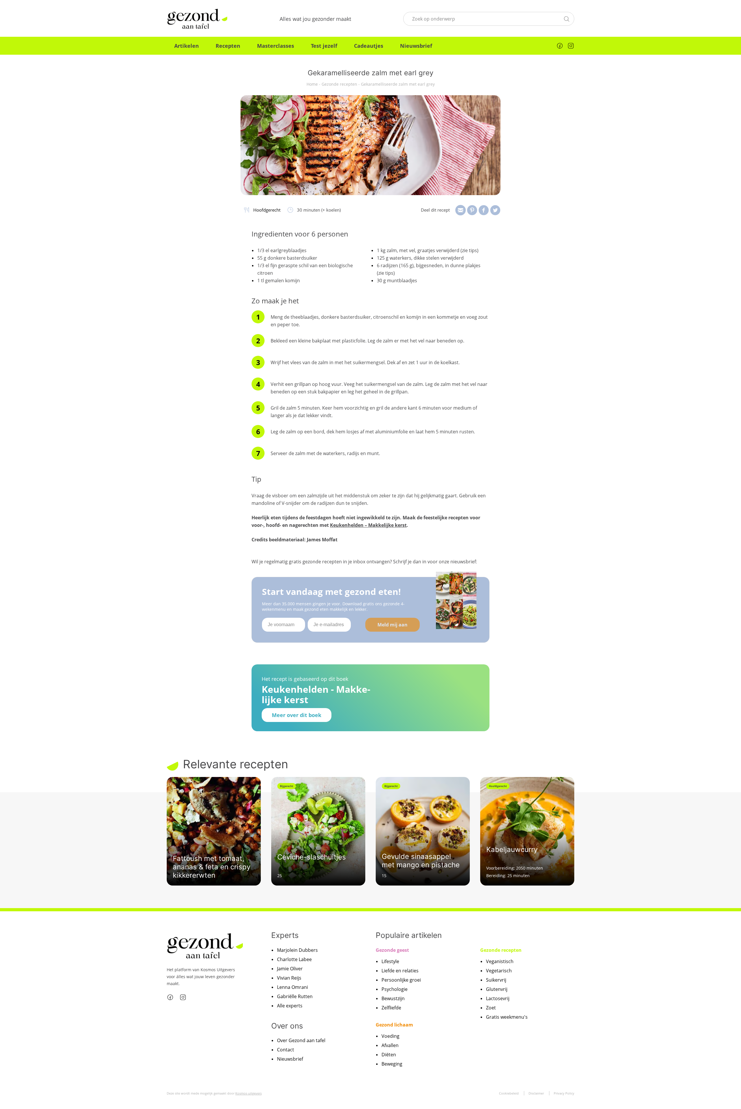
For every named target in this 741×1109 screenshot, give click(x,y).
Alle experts (289, 1005)
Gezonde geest (392, 950)
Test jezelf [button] (324, 45)
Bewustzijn (393, 998)
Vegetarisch (499, 970)
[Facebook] (559, 45)
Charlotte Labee (294, 959)
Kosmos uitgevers (248, 1093)
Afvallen (390, 1045)
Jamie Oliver (290, 968)
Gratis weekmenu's (507, 1016)
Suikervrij (496, 979)
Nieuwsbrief (416, 45)
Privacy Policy (564, 1093)
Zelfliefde (391, 1007)
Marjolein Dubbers (297, 950)
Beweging (391, 1063)
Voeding (390, 1036)
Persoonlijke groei (401, 979)
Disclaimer (536, 1093)
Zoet (491, 1007)
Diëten (388, 1054)
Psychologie (394, 989)
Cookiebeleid (509, 1093)
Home (312, 84)
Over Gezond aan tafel (301, 1040)
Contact (285, 1049)
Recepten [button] (228, 45)
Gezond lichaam (394, 1024)
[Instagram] (570, 45)
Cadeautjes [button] (368, 45)
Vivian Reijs (289, 977)
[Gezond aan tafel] (197, 18)
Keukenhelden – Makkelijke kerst (368, 525)
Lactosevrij (497, 998)
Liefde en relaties (400, 970)
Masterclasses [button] (275, 45)
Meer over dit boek (296, 715)
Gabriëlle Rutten (295, 996)
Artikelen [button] (186, 45)
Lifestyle (390, 961)
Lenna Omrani (292, 987)
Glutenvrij (496, 989)
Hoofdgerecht (266, 210)
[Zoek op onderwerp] (566, 18)
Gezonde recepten (339, 84)
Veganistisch (499, 961)
